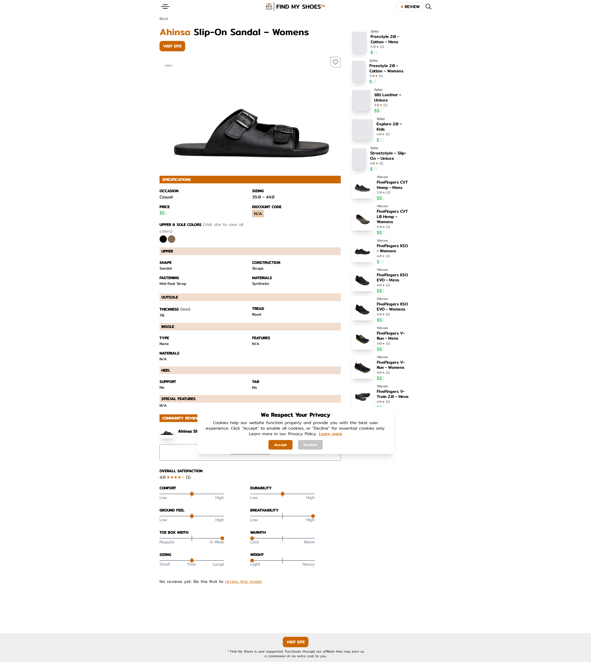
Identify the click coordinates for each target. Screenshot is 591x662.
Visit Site (172, 46)
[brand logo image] (295, 6)
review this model (243, 581)
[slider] (192, 494)
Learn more (330, 433)
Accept (280, 445)
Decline (310, 445)
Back (164, 19)
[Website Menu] (165, 6)
